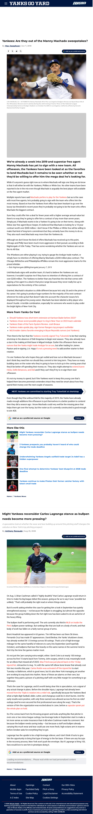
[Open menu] (6, 3)
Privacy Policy (68, 789)
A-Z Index (14, 797)
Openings (30, 785)
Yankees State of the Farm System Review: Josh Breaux (35, 324)
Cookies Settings (50, 797)
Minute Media (14, 803)
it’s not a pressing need (46, 348)
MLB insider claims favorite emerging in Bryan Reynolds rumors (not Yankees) (44, 330)
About (13, 785)
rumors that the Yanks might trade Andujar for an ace (30, 345)
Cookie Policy (32, 793)
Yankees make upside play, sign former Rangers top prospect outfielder (41, 327)
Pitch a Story (48, 789)
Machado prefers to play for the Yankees (49, 197)
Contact (46, 785)
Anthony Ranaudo (13, 531)
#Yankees (15, 255)
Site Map (30, 797)
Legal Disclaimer (50, 793)
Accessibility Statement (72, 793)
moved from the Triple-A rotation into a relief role (28, 693)
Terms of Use (16, 793)
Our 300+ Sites (68, 785)
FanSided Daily (32, 789)
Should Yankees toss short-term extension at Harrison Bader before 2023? (43, 318)
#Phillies (44, 261)
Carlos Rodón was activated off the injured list (51, 668)
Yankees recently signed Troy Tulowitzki (51, 336)
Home (9, 496)
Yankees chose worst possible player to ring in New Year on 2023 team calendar (45, 321)
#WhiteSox (19, 261)
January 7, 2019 (45, 267)
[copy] (20, 51)
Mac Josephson (12, 46)
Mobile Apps (15, 789)
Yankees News (20, 496)
